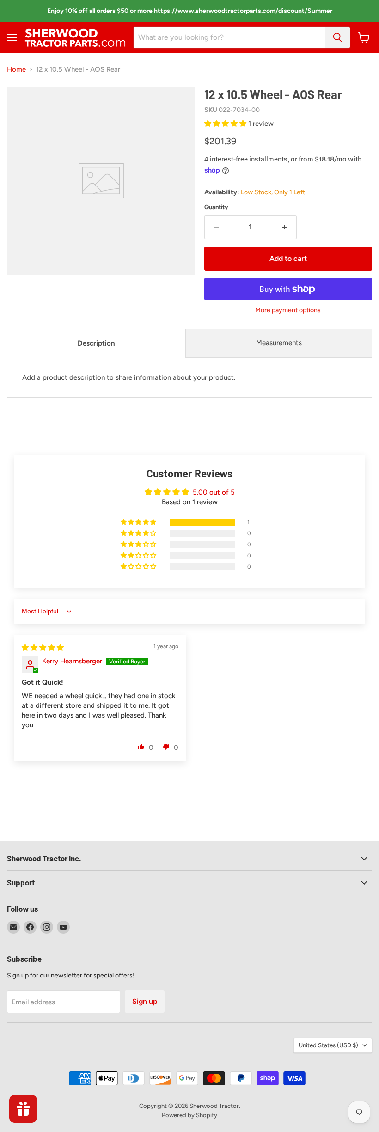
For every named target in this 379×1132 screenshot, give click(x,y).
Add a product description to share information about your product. (128, 377)
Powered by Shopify (189, 1115)
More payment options (288, 310)
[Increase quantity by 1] (285, 227)
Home (16, 70)
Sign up (144, 1001)
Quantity (216, 207)
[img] (43, 647)
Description (96, 343)
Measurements (279, 343)
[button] (226, 123)
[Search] (337, 37)
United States (328, 1045)
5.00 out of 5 (214, 492)
